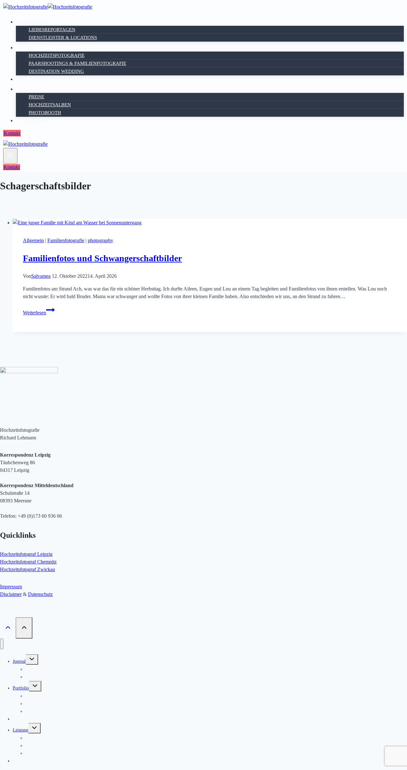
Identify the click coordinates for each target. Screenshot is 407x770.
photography (100, 240)
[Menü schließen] (1, 644)
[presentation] (210, 223)
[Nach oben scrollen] (8, 627)
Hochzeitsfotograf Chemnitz (28, 561)
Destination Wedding (56, 71)
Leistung (20, 730)
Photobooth (45, 112)
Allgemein (33, 240)
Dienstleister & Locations (63, 37)
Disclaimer (11, 594)
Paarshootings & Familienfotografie (77, 63)
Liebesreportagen (52, 29)
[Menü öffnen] (10, 156)
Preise (36, 96)
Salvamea (41, 276)
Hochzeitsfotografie (57, 55)
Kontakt (12, 133)
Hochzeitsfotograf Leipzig (26, 554)
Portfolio (21, 688)
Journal (19, 661)
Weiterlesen (39, 312)
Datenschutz (40, 594)
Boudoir (31, 79)
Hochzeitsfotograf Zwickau (27, 569)
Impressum (11, 586)
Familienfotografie (65, 240)
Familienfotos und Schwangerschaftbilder (102, 258)
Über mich (33, 120)
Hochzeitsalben (50, 104)
